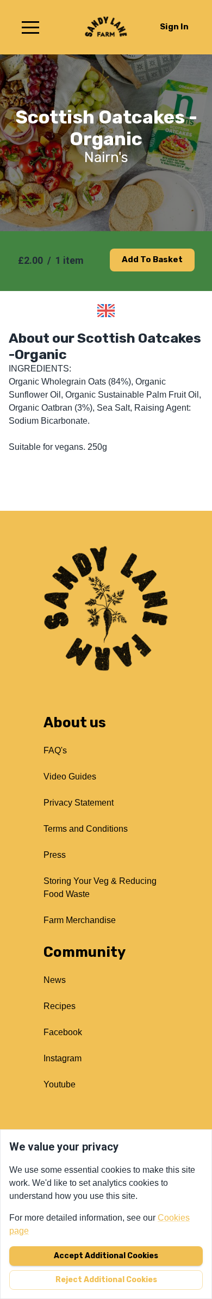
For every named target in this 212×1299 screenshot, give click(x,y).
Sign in (174, 27)
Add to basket (152, 259)
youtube (59, 1084)
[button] (30, 27)
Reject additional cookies (106, 1279)
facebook (62, 1032)
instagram (62, 1058)
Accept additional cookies (106, 1255)
